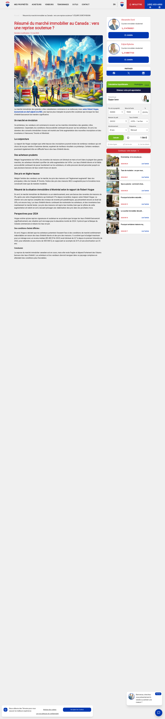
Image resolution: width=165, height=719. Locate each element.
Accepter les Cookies (77, 709)
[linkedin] (159, 7)
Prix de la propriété (114, 108)
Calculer (116, 138)
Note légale (113, 144)
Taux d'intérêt (133, 117)
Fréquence (132, 126)
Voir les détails (144, 144)
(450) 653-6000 (154, 4)
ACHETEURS (37, 4)
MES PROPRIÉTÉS (21, 4)
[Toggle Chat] (158, 712)
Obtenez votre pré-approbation (129, 90)
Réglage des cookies (49, 709)
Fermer (158, 694)
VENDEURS (49, 4)
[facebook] (150, 7)
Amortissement (113, 126)
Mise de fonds (129, 108)
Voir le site (128, 144)
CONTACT (86, 4)
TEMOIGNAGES (63, 4)
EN (114, 4)
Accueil (16, 15)
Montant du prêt (113, 117)
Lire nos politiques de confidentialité (47, 714)
